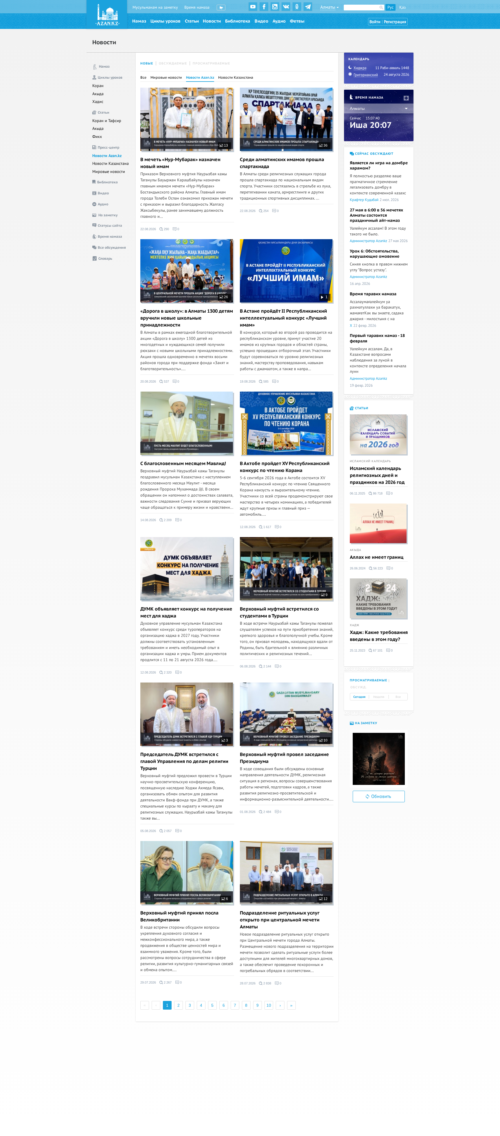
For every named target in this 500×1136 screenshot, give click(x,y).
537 (166, 381)
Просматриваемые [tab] (368, 680)
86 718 (377, 493)
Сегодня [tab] (359, 697)
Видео (261, 21)
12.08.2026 (247, 527)
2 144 (266, 666)
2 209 (167, 520)
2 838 (266, 983)
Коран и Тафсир (106, 120)
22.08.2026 (148, 229)
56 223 (377, 568)
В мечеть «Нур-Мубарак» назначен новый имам (180, 163)
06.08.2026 (247, 666)
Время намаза (196, 7)
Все (143, 77)
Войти (375, 21)
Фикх (97, 136)
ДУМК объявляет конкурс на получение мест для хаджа (186, 612)
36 (325, 145)
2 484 (266, 812)
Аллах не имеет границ (376, 557)
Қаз (402, 7)
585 (265, 381)
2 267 (167, 982)
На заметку (365, 723)
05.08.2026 (148, 831)
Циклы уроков (165, 21)
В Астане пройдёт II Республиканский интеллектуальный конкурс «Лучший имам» (283, 318)
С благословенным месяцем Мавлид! (183, 463)
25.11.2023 (357, 650)
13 (225, 145)
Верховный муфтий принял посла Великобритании (179, 916)
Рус (390, 7)
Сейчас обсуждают (374, 154)
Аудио (279, 21)
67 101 (377, 650)
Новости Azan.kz (107, 155)
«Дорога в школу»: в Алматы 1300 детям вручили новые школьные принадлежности (186, 318)
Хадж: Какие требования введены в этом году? (379, 636)
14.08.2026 (148, 520)
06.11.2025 (357, 493)
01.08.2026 (247, 812)
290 (166, 229)
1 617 (266, 527)
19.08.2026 (247, 381)
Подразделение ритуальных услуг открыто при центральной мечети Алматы (279, 920)
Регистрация (395, 21)
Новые (146, 63)
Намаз (139, 21)
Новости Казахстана (110, 163)
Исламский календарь (370, 461)
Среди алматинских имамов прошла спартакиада (282, 163)
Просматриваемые (211, 63)
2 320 (167, 672)
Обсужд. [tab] (358, 687)
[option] (379, 759)
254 (265, 211)
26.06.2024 (357, 568)
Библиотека (237, 21)
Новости (212, 21)
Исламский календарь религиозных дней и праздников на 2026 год (377, 475)
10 (325, 740)
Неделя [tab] (378, 697)
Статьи (192, 21)
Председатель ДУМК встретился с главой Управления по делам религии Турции (184, 761)
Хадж (354, 625)
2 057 (167, 831)
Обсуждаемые (173, 63)
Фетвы (297, 21)
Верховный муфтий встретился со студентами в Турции (279, 612)
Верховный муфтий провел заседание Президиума (284, 758)
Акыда (98, 93)
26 (225, 297)
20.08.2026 (148, 381)
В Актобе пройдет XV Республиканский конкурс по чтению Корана (285, 467)
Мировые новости (108, 171)
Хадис (97, 101)
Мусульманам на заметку (155, 7)
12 (325, 899)
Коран (98, 85)
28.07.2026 (247, 983)
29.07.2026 (148, 982)
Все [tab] (398, 697)
